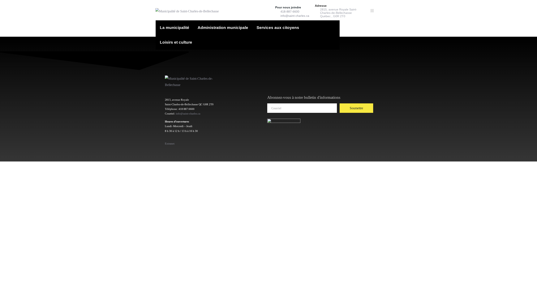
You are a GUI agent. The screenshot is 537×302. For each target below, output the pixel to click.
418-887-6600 (289, 11)
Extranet (170, 143)
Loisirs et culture (176, 42)
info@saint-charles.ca (294, 15)
